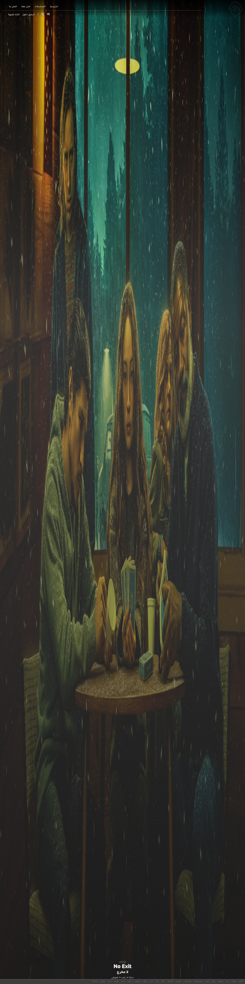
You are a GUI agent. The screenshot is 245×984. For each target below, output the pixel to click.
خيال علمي (187, 981)
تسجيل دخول (29, 14)
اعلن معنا (25, 6)
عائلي (163, 981)
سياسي (102, 981)
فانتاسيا (170, 981)
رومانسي (178, 981)
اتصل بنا (13, 6)
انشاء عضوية (14, 14)
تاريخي (129, 981)
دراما (131, 977)
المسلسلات (40, 6)
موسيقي (137, 981)
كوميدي (220, 981)
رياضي (116, 981)
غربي (109, 981)
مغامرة (234, 981)
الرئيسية (54, 6)
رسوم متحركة (198, 981)
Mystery (95, 981)
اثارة (157, 981)
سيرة (123, 981)
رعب (123, 977)
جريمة (207, 981)
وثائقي (145, 981)
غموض (114, 977)
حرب (151, 981)
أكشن (241, 981)
